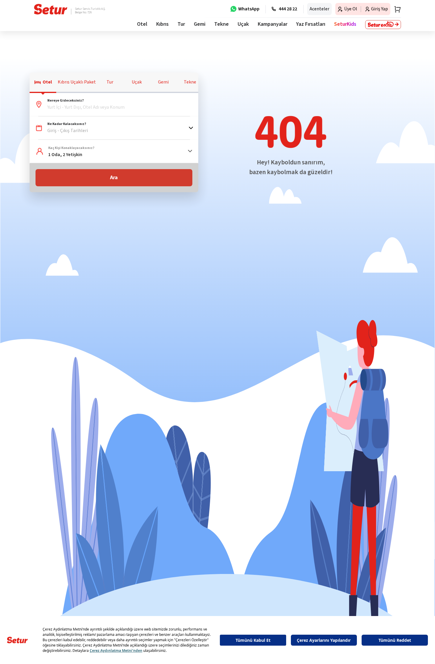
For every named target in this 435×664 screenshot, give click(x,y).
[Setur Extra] (383, 24)
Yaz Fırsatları (310, 24)
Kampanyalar (272, 24)
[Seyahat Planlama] (395, 9)
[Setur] (50, 9)
